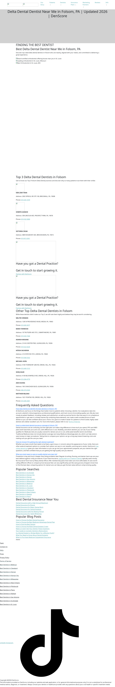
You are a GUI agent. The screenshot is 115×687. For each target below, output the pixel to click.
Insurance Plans (74, 4)
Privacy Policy (4, 558)
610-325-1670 (25, 200)
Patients (52, 3)
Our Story (42, 4)
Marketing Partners (86, 4)
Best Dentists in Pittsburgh (9, 586)
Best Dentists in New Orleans (10, 583)
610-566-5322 (25, 358)
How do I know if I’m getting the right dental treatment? (35, 442)
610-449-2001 (25, 401)
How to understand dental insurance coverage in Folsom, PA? (37, 425)
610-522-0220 (25, 347)
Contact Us (3, 547)
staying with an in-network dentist (70, 459)
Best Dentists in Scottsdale (9, 601)
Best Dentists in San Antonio (9, 597)
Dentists (63, 3)
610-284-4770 (25, 379)
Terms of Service (74, 422)
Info (107, 3)
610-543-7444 (25, 336)
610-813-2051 (25, 238)
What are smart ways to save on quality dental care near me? (36, 454)
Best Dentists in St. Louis (8, 604)
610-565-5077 (25, 325)
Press (2, 554)
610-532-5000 (25, 219)
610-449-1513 (25, 368)
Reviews (98, 3)
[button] (57, 409)
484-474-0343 (25, 390)
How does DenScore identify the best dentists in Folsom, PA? (36, 409)
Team (2, 543)
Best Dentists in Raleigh (8, 594)
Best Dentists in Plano (7, 590)
